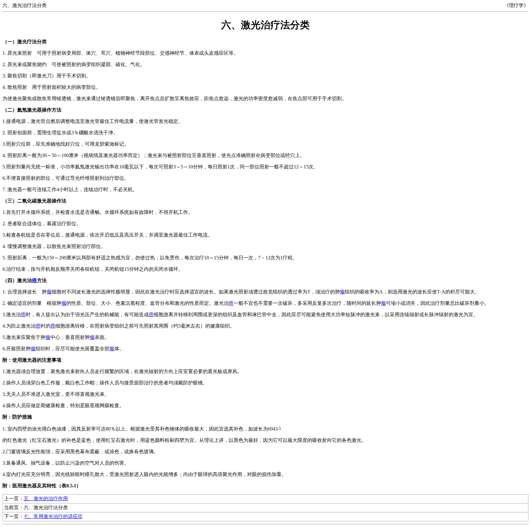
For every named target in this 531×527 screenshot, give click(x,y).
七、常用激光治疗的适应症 (53, 516)
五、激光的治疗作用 (46, 498)
